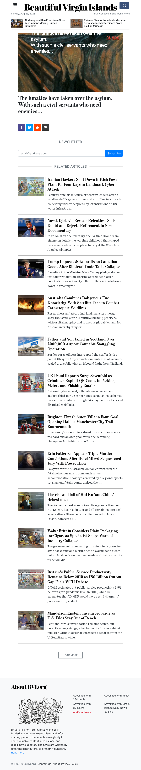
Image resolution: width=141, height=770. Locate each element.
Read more (17, 752)
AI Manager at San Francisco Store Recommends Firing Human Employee (45, 23)
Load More (70, 655)
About (56, 764)
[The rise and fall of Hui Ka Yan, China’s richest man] (31, 501)
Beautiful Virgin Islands (70, 7)
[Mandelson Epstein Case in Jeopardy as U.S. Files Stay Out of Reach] (31, 620)
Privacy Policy (69, 764)
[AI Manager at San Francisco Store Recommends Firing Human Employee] (17, 23)
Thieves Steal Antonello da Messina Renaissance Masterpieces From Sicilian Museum (105, 23)
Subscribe (114, 153)
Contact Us (44, 764)
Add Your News (82, 712)
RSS (110, 712)
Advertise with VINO (116, 695)
